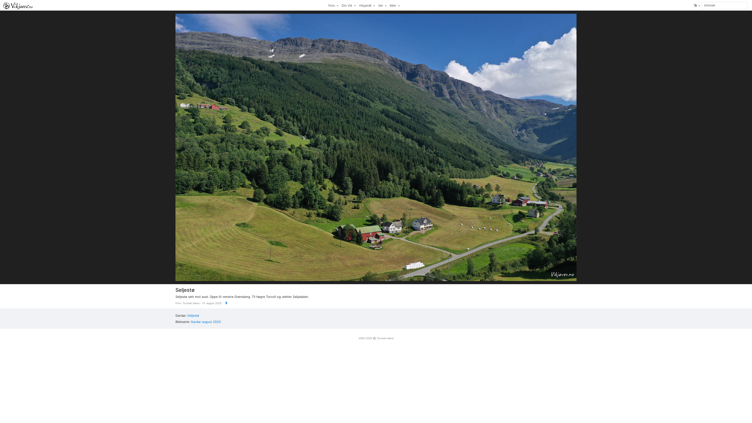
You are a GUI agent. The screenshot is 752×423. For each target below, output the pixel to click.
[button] (697, 5)
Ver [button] (381, 5)
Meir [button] (393, 5)
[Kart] (224, 303)
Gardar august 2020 (206, 322)
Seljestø (193, 315)
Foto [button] (332, 5)
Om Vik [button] (347, 5)
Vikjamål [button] (365, 5)
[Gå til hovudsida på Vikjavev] (18, 5)
